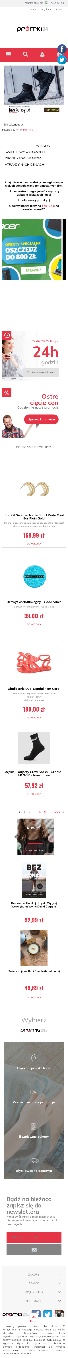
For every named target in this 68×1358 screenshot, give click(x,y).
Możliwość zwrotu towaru (41, 372)
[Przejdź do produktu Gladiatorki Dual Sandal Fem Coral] (34, 663)
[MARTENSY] (34, 89)
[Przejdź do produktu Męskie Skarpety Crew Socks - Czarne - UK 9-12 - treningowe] (34, 748)
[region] (34, 273)
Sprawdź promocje (41, 419)
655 (57, 812)
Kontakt (60, 9)
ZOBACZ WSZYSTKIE (35, 851)
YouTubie (48, 205)
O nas (33, 9)
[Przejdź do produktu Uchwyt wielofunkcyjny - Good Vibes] (34, 576)
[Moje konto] (42, 54)
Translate (28, 129)
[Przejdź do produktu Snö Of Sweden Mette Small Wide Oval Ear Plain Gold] (34, 489)
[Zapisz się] (34, 1249)
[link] (34, 273)
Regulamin (46, 9)
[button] (8, 54)
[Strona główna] (34, 31)
